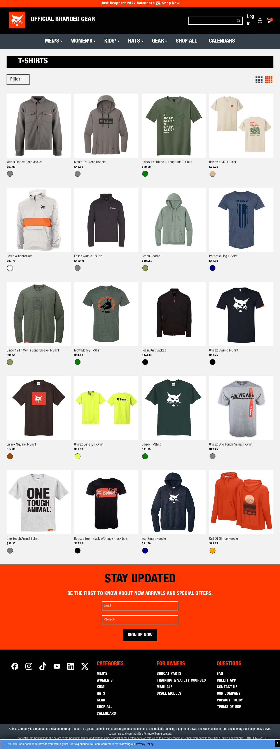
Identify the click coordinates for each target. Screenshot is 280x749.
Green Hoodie (151, 256)
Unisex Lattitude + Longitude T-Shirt (167, 162)
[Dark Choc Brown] (10, 456)
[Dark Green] (145, 456)
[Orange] (212, 550)
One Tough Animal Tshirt (23, 539)
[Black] (145, 362)
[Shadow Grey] (77, 174)
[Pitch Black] (212, 362)
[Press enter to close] (277, 743)
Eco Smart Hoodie (154, 539)
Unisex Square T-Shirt (21, 445)
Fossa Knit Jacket (154, 351)
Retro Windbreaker (19, 256)
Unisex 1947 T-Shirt (222, 162)
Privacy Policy (144, 744)
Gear (158, 41)
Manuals (165, 687)
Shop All (186, 41)
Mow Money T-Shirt (87, 351)
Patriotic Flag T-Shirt (223, 256)
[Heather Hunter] (77, 362)
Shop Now (171, 3)
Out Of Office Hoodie (223, 539)
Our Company (228, 694)
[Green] (145, 268)
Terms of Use (229, 707)
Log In (250, 20)
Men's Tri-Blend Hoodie (90, 162)
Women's (81, 41)
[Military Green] (145, 174)
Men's (52, 41)
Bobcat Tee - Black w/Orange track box (100, 539)
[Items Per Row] (259, 80)
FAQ (220, 674)
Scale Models (169, 694)
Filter (15, 79)
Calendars (222, 41)
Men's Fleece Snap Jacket (24, 162)
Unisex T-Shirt (151, 445)
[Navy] (145, 550)
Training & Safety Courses (181, 681)
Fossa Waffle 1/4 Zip (88, 256)
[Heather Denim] (212, 268)
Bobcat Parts (169, 674)
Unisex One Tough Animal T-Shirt (230, 445)
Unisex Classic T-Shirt (223, 351)
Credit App (226, 681)
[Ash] (10, 550)
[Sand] (212, 174)
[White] (10, 268)
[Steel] (10, 174)
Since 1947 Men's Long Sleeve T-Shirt (33, 351)
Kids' (110, 41)
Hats (134, 41)
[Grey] (212, 456)
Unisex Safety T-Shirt (88, 445)
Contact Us (227, 687)
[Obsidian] (77, 268)
